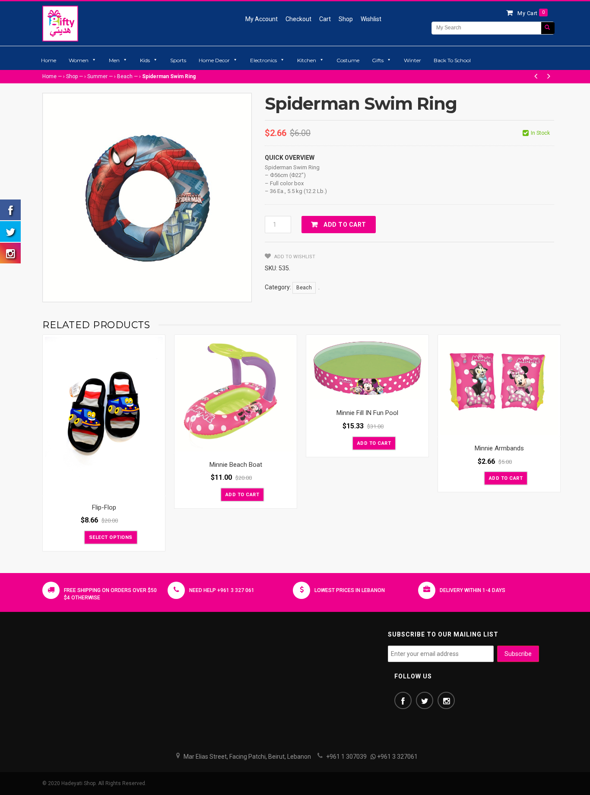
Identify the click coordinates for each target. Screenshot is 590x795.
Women (79, 60)
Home (48, 60)
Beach (125, 76)
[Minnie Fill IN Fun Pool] (367, 368)
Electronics (263, 60)
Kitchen (306, 60)
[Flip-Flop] (104, 415)
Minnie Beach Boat (235, 465)
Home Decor (214, 60)
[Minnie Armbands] (499, 386)
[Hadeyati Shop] (60, 23)
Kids (145, 60)
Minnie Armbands (499, 448)
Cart (325, 19)
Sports (178, 60)
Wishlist (371, 19)
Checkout (298, 19)
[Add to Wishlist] (76, 537)
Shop (346, 19)
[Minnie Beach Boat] (236, 394)
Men (114, 60)
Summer (97, 76)
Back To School (452, 60)
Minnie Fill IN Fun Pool (367, 413)
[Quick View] (156, 487)
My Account (261, 19)
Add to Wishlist (294, 257)
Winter (412, 60)
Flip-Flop (104, 507)
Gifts (378, 60)
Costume (347, 60)
